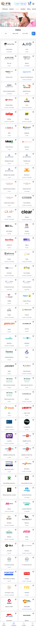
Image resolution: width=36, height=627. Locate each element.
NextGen (11, 9)
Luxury (17, 9)
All (6, 33)
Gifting (28, 9)
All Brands (5, 9)
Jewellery (22, 9)
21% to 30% (25, 33)
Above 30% (15, 33)
